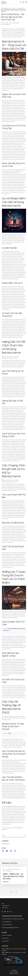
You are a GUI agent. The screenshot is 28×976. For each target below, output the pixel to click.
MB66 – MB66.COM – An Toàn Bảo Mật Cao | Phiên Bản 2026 (13, 876)
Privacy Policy (5, 938)
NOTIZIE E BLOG (5, 905)
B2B (3, 903)
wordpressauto (15, 22)
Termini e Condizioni (7, 935)
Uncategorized (6, 24)
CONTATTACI (5, 907)
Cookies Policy (5, 941)
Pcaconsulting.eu (14, 972)
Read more (5, 881)
